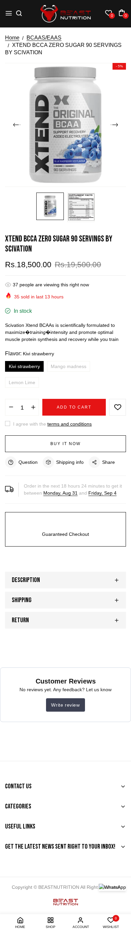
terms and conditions (69, 424)
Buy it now (65, 443)
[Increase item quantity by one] (33, 407)
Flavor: (29, 353)
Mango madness (68, 366)
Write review (65, 705)
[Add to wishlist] (117, 407)
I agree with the (52, 424)
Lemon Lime (22, 382)
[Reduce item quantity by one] (10, 407)
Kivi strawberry (24, 366)
